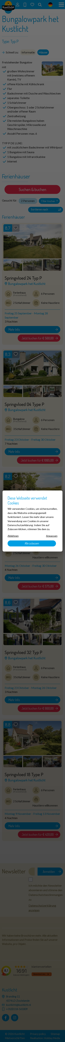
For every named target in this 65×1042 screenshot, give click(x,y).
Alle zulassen (32, 543)
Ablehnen (13, 535)
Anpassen (51, 535)
